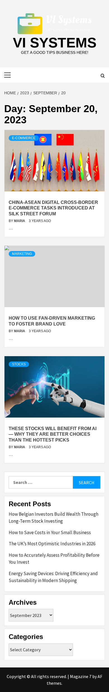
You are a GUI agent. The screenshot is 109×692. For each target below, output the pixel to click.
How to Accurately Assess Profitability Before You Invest (54, 558)
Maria (20, 221)
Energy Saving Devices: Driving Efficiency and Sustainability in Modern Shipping (53, 577)
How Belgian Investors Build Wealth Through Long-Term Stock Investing (53, 517)
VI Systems (54, 42)
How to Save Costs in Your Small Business (50, 532)
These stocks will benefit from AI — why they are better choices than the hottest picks (52, 434)
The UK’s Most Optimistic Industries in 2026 (52, 544)
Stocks (19, 364)
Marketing (22, 254)
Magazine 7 (80, 676)
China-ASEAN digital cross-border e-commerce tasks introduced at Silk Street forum (53, 208)
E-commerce (23, 138)
